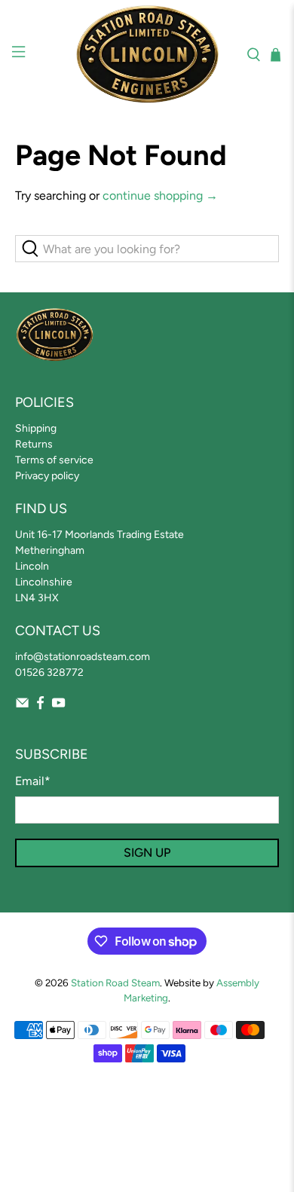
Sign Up (147, 852)
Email (33, 781)
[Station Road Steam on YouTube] (58, 706)
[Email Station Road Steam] (22, 706)
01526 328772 (49, 672)
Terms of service (54, 460)
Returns (34, 444)
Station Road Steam (115, 983)
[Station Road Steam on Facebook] (40, 706)
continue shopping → (160, 195)
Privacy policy (47, 475)
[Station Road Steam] (147, 54)
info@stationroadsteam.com (82, 656)
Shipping (36, 428)
